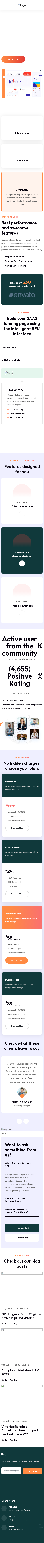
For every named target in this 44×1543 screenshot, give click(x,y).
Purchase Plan (17, 828)
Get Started (13, 59)
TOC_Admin (6, 1309)
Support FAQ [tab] (22, 1237)
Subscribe (32, 1471)
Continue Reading (9, 1324)
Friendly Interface (22, 506)
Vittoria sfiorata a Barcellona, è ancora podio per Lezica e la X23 (20, 1430)
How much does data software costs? (15, 1199)
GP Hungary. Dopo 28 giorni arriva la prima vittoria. (21, 1316)
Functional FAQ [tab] (22, 1228)
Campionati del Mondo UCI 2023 (20, 1372)
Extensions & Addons (22, 556)
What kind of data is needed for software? (16, 1211)
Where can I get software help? (18, 1164)
